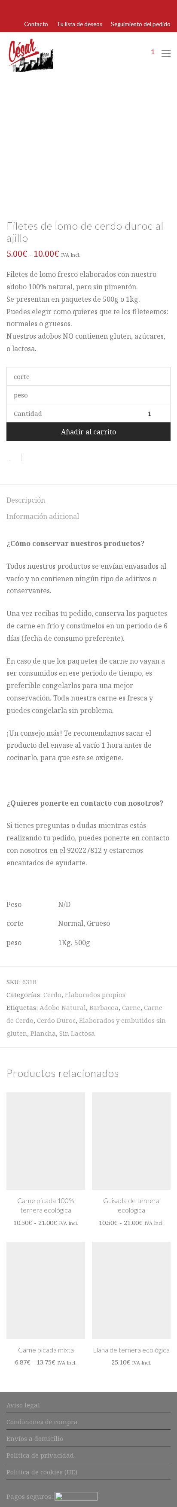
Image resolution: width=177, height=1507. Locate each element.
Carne (131, 1007)
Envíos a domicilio (34, 1438)
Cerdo (52, 994)
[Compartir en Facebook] (31, 457)
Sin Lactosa (77, 1033)
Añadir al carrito (88, 432)
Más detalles (47, 1222)
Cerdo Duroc (56, 1020)
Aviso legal (23, 1405)
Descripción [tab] (25, 500)
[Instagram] (168, 8)
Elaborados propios (95, 994)
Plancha (43, 1033)
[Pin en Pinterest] (56, 457)
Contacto (36, 24)
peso (21, 395)
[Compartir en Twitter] (43, 457)
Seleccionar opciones (45, 1208)
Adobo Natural (63, 1007)
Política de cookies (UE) (41, 1472)
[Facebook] (157, 8)
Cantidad (28, 413)
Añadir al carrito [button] (131, 1348)
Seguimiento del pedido (141, 24)
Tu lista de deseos (79, 24)
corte (22, 376)
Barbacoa (104, 1007)
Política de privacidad (40, 1455)
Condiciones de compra (42, 1421)
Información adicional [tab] (42, 516)
